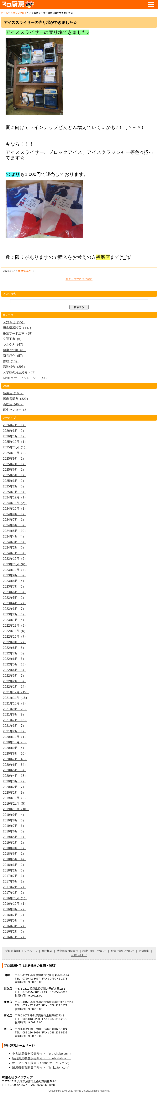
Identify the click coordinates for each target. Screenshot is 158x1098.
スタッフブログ (18, 13)
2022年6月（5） (14, 658)
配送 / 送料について (122, 950)
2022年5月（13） (15, 664)
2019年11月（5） (15, 803)
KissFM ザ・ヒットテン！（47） (25, 378)
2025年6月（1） (14, 469)
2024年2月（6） (14, 547)
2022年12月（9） (15, 625)
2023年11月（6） (15, 564)
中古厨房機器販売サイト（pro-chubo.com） (42, 1053)
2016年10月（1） (15, 903)
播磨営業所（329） (16, 398)
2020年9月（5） (14, 748)
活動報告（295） (15, 366)
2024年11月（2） (15, 503)
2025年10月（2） (15, 453)
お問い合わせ (79, 955)
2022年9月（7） (14, 642)
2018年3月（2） (14, 864)
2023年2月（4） (14, 614)
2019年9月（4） (14, 814)
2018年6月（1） (14, 853)
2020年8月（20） (15, 753)
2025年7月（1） (14, 464)
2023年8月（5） (14, 581)
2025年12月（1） (15, 441)
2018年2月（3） (14, 870)
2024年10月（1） (15, 508)
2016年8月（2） (14, 909)
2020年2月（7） (14, 787)
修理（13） (11, 361)
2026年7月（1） (14, 425)
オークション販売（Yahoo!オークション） (41, 1063)
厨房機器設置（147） (18, 328)
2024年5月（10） (15, 530)
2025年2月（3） (14, 486)
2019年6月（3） (14, 831)
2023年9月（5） (14, 575)
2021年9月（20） (15, 709)
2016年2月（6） (14, 931)
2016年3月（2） (14, 926)
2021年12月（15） (16, 692)
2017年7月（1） (14, 875)
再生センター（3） (16, 409)
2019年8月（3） (14, 820)
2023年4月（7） (14, 603)
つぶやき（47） (14, 344)
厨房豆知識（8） (14, 350)
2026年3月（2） (14, 430)
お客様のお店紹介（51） (20, 372)
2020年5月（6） (14, 770)
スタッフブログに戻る (79, 279)
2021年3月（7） (14, 725)
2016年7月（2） (14, 915)
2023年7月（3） (14, 586)
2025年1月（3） (14, 492)
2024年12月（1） (15, 497)
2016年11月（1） (15, 898)
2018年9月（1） (14, 848)
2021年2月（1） (14, 731)
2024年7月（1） (14, 519)
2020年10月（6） (15, 742)
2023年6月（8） (14, 592)
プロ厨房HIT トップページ (21, 950)
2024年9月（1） (14, 514)
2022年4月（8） (14, 670)
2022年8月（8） (14, 647)
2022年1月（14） (15, 686)
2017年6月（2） (14, 881)
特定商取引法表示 (67, 950)
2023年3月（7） (14, 608)
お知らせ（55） (14, 322)
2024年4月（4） (14, 536)
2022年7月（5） (14, 653)
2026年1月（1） (14, 436)
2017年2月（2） (14, 887)
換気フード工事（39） (18, 333)
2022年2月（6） (14, 681)
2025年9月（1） (14, 458)
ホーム (4, 13)
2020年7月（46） (15, 759)
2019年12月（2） (15, 798)
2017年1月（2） (14, 892)
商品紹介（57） (14, 355)
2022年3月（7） (14, 675)
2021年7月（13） (15, 720)
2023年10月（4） (15, 570)
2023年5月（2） (14, 597)
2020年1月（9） (14, 792)
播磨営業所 (24, 271)
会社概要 (47, 950)
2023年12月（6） (15, 558)
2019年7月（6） (14, 825)
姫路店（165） (13, 393)
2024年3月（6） (14, 542)
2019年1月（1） (14, 842)
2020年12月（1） (15, 737)
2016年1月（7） (14, 937)
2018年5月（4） (14, 859)
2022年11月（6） (15, 631)
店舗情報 (144, 950)
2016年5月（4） (14, 920)
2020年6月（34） (15, 764)
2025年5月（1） (14, 475)
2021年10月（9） (15, 703)
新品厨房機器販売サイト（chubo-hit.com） (41, 1058)
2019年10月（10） (16, 809)
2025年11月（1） (15, 447)
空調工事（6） (13, 339)
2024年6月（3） (14, 525)
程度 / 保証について (94, 950)
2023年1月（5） (14, 620)
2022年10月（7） (15, 636)
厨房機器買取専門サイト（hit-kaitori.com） (41, 1067)
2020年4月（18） (15, 775)
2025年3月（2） (14, 480)
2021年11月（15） (16, 697)
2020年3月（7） (14, 781)
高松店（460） (13, 404)
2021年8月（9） (14, 714)
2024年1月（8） (14, 553)
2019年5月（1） (14, 837)
